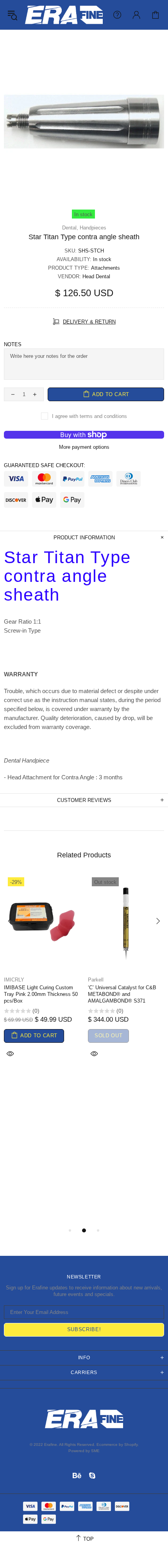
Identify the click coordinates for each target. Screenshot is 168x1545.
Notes (12, 344)
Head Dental (96, 276)
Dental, (70, 228)
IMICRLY (14, 980)
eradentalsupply (64, 15)
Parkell (96, 980)
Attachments (105, 268)
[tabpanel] (42, 976)
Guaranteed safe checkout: (44, 465)
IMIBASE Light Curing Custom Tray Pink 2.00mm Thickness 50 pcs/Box (41, 994)
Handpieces (93, 228)
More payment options (84, 447)
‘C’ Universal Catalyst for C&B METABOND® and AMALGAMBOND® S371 (122, 994)
